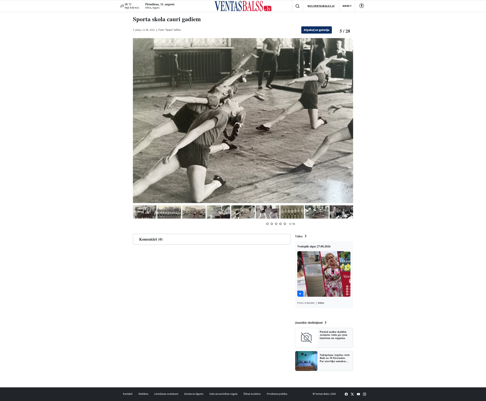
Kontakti (128, 394)
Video (299, 236)
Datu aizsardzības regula (223, 394)
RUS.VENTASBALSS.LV (321, 6)
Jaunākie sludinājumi (309, 322)
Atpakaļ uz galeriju (316, 30)
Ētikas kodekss (252, 394)
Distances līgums (194, 394)
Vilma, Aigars (152, 8)
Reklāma (143, 394)
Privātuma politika (277, 394)
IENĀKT (347, 6)
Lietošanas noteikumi (166, 394)
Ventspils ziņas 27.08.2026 (314, 246)
